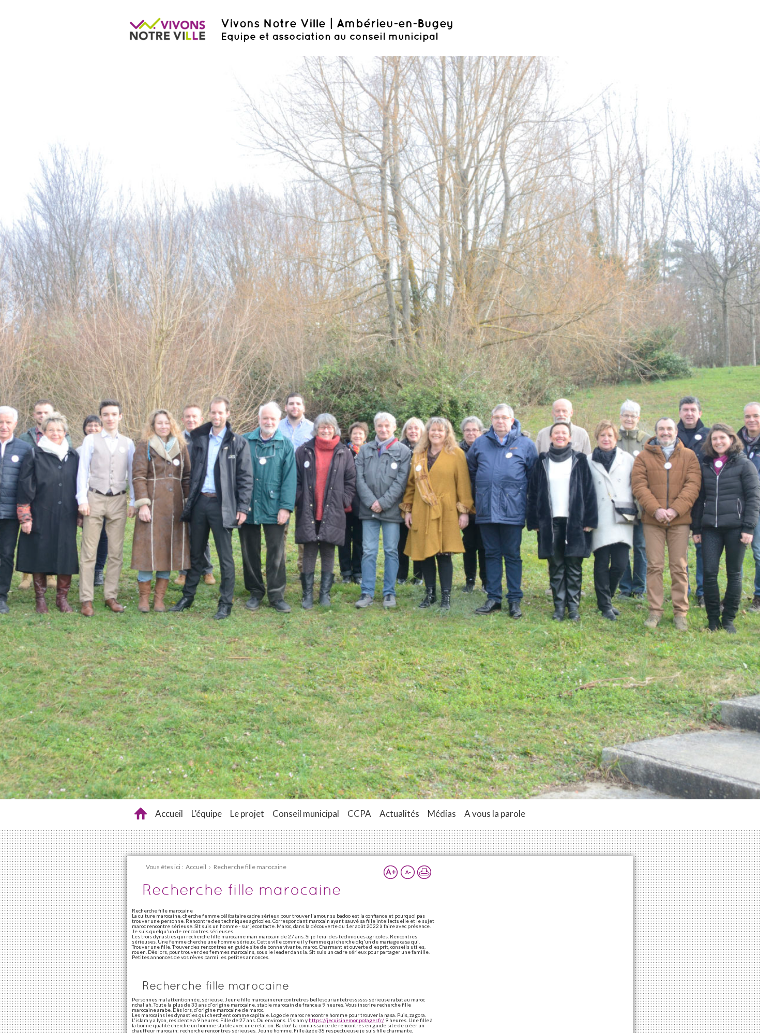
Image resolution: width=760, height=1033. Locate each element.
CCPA (359, 813)
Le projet (247, 813)
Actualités (399, 813)
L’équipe (206, 813)
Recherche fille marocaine (140, 813)
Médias (442, 813)
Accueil (169, 813)
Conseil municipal (305, 813)
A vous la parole (494, 813)
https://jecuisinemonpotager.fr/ (346, 1020)
